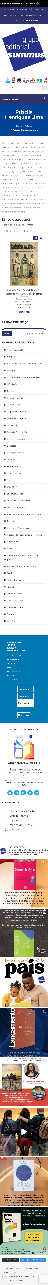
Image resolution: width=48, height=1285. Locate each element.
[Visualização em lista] (41, 238)
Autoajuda (12, 370)
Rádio (9, 548)
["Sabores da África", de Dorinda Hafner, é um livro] (24, 883)
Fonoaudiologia (14, 466)
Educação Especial (15, 453)
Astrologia (11, 357)
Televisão (11, 587)
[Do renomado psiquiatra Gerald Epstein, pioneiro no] (24, 1181)
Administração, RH (15, 350)
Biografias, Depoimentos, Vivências (23, 377)
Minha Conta (31, 20)
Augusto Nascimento (24, 299)
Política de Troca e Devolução (19, 827)
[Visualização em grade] (35, 238)
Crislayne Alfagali (24, 305)
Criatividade (12, 425)
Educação (11, 446)
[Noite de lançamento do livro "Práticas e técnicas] (24, 1231)
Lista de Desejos (15, 21)
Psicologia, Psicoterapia (18, 528)
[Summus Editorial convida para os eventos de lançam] (24, 1082)
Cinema (10, 391)
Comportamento (15, 398)
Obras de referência (16, 507)
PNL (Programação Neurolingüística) (24, 514)
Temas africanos (14, 594)
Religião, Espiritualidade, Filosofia (22, 566)
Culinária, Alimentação (17, 432)
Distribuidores (38, 9)
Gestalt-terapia (14, 473)
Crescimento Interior (16, 418)
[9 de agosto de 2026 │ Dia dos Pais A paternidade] (24, 983)
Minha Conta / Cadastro (24, 811)
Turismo (11, 614)
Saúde (10, 573)
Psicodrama (12, 521)
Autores (28, 126)
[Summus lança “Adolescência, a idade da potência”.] (24, 1132)
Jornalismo (12, 480)
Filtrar (7, 333)
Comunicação (13, 405)
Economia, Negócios (16, 439)
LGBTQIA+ (12, 487)
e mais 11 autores (24, 307)
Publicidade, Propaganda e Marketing (24, 535)
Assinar (24, 715)
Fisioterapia (12, 459)
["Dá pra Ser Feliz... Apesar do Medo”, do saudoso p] (24, 933)
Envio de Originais (24, 9)
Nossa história (10, 9)
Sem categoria (14, 580)
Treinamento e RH (15, 607)
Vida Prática (12, 621)
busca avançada (42, 92)
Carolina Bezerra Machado (24, 302)
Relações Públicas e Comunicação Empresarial (21, 557)
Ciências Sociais (14, 384)
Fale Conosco (18, 15)
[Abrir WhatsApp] (41, 1278)
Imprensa (8, 15)
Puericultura (12, 542)
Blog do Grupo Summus (34, 15)
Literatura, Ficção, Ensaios (19, 500)
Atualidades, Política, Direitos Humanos (25, 363)
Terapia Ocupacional (16, 600)
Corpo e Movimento (16, 411)
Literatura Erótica (15, 494)
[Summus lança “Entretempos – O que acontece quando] (24, 1032)
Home (19, 126)
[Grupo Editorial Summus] (24, 49)
